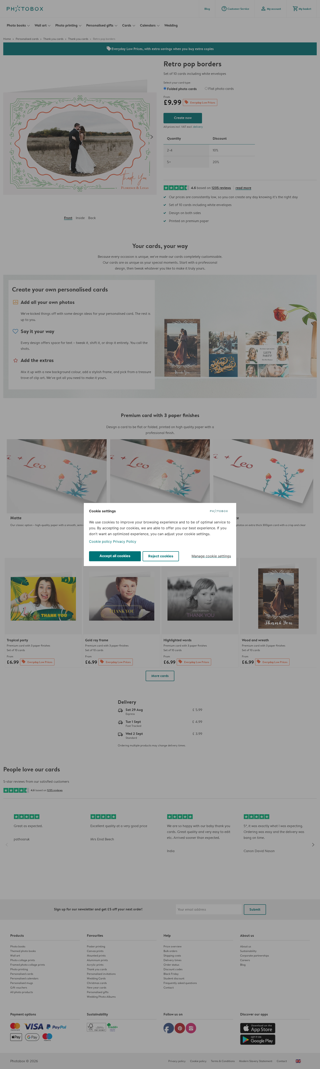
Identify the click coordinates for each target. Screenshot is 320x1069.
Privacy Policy (124, 541)
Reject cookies (160, 556)
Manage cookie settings (211, 556)
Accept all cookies (114, 556)
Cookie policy (100, 541)
